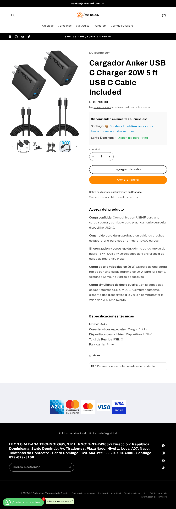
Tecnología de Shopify (56, 493)
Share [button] (96, 355)
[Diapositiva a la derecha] (76, 146)
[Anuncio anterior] (57, 3)
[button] (13, 15)
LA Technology (37, 493)
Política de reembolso (83, 493)
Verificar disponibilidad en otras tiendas (113, 197)
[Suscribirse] (70, 467)
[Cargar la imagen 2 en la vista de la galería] (37, 146)
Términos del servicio (135, 493)
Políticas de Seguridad (103, 433)
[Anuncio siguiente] (118, 3)
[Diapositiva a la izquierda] (13, 146)
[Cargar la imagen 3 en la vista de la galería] (51, 146)
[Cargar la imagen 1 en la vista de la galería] (24, 146)
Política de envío (158, 493)
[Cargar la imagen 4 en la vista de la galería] (65, 146)
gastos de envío (102, 107)
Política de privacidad (72, 433)
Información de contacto (154, 497)
